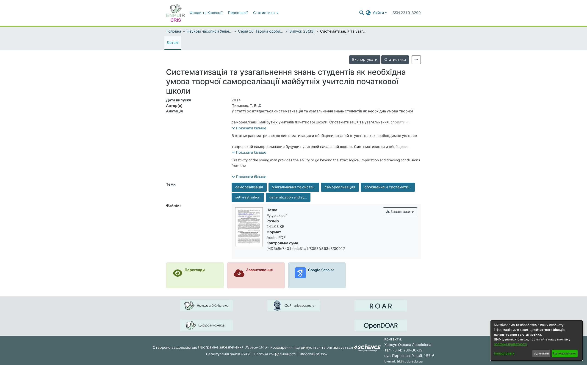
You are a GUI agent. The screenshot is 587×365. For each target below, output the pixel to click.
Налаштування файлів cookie (228, 354)
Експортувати (364, 59)
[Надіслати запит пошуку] (362, 13)
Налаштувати (504, 353)
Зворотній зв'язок (313, 354)
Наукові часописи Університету (210, 31)
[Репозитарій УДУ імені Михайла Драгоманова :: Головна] (175, 13)
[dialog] (536, 340)
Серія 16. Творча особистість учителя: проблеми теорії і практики (261, 31)
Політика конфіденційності (275, 354)
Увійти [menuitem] (378, 12)
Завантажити (402, 211)
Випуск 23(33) (302, 31)
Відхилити (541, 353)
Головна (173, 31)
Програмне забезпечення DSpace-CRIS (232, 347)
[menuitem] (265, 13)
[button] (249, 128)
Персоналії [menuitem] (238, 12)
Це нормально (564, 353)
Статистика (395, 59)
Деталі (173, 42)
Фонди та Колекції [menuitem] (206, 12)
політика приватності (510, 344)
